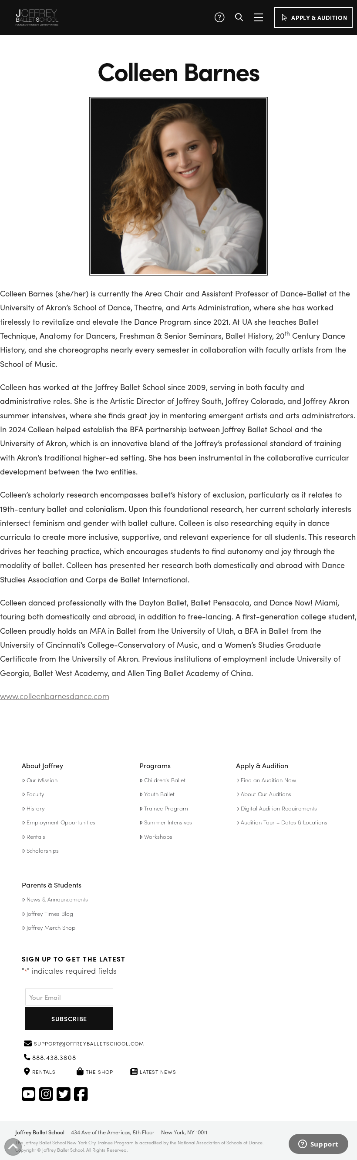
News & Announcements (57, 899)
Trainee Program (166, 808)
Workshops (158, 836)
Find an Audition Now (268, 780)
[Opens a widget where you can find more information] (318, 1145)
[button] (219, 17)
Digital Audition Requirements (279, 808)
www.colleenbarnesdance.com (54, 695)
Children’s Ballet (164, 780)
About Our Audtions (266, 794)
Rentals (36, 836)
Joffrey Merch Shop (51, 927)
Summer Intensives (168, 822)
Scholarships (43, 850)
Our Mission (42, 780)
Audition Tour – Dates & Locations (284, 822)
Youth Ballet (159, 794)
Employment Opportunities (61, 822)
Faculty (35, 794)
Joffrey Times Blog (50, 913)
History (35, 808)
